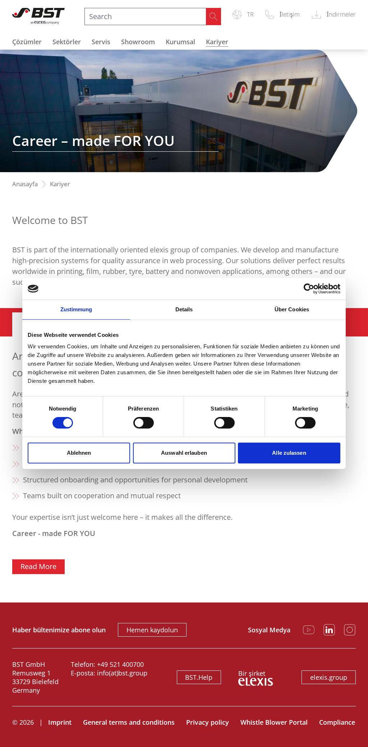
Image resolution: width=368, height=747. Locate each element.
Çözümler (27, 41)
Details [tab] (184, 309)
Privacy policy (207, 722)
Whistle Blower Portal (274, 722)
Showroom (138, 41)
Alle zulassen (289, 453)
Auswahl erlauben (184, 453)
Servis (101, 41)
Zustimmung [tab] (76, 309)
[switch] (143, 423)
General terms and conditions (129, 722)
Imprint (60, 722)
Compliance (337, 722)
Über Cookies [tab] (292, 309)
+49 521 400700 (120, 664)
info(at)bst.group (122, 673)
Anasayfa (25, 184)
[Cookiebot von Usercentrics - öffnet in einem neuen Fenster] (308, 288)
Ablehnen (79, 453)
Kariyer (217, 41)
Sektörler (66, 41)
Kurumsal (180, 41)
